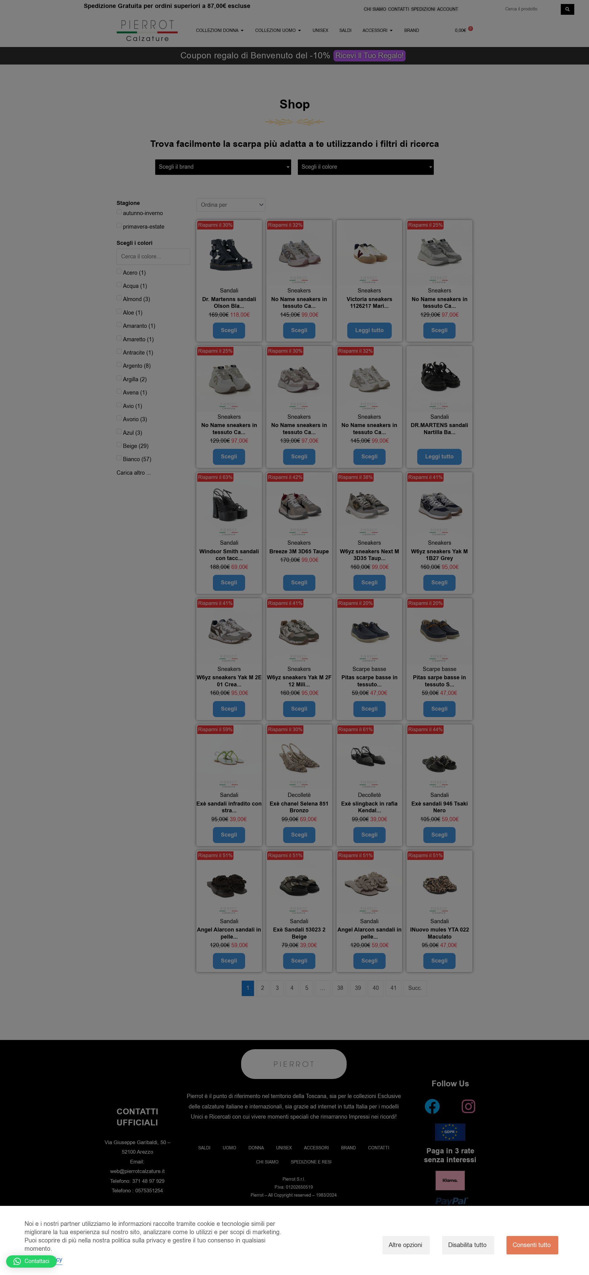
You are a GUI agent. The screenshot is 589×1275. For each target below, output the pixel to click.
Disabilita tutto (467, 1245)
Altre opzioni (405, 1245)
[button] (31, 1261)
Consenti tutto (532, 1245)
